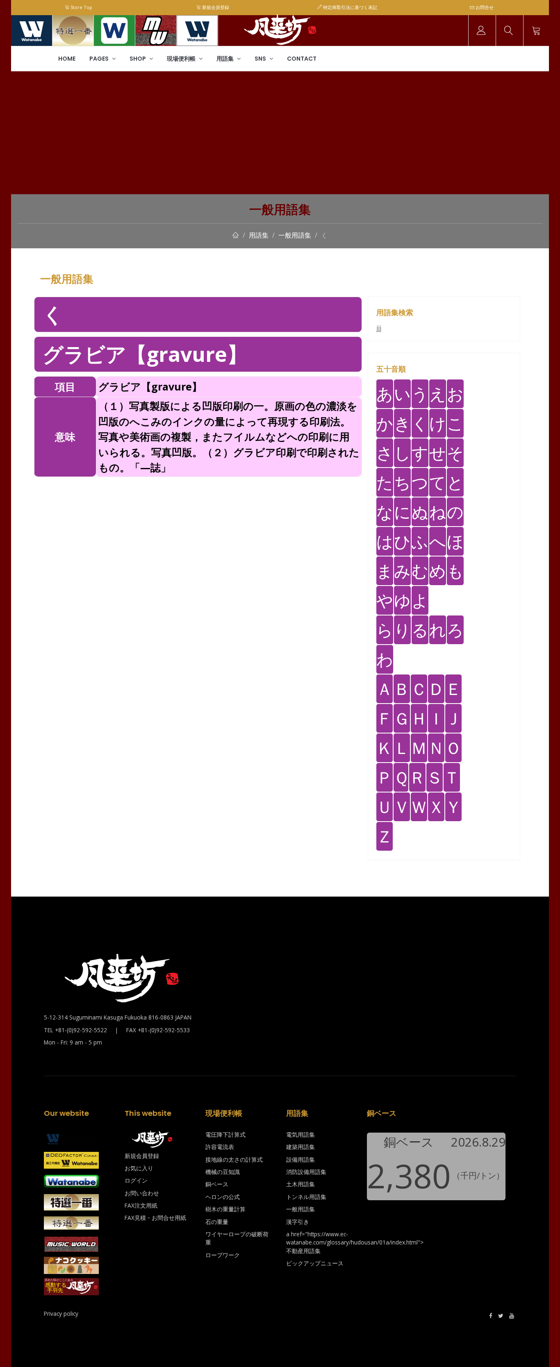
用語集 (225, 58)
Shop (138, 58)
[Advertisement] (280, 132)
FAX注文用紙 (141, 1205)
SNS (261, 58)
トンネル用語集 (306, 1197)
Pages (99, 58)
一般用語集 (294, 235)
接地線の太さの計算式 (234, 1159)
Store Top (80, 7)
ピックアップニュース (315, 1263)
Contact (301, 58)
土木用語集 (300, 1184)
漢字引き (297, 1222)
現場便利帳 (182, 58)
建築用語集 (300, 1147)
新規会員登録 (215, 7)
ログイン (136, 1180)
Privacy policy (61, 1313)
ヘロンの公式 (222, 1197)
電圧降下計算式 (225, 1134)
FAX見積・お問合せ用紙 (155, 1218)
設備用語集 (300, 1159)
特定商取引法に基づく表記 (349, 7)
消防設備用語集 (306, 1172)
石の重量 (216, 1222)
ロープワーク (222, 1255)
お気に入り (139, 1168)
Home (66, 58)
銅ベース (216, 1184)
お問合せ (484, 7)
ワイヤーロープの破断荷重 (237, 1238)
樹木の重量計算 (225, 1209)
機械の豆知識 (222, 1172)
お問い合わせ (142, 1193)
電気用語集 (300, 1134)
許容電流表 (219, 1147)
